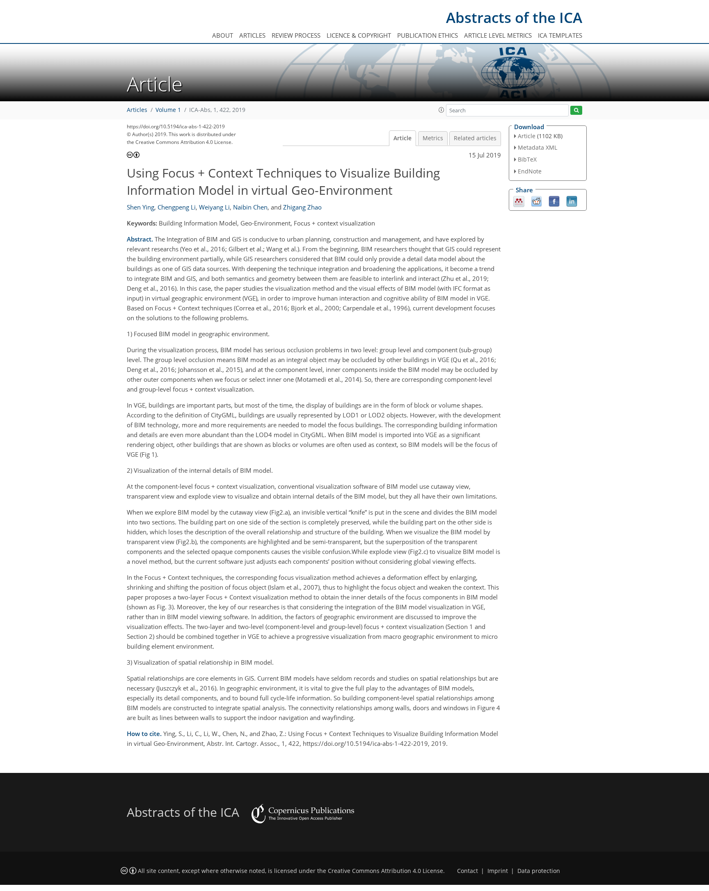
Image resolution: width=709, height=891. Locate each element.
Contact (467, 871)
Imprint (497, 871)
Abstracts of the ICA (514, 17)
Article (402, 138)
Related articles (475, 138)
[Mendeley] (518, 200)
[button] (441, 110)
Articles (252, 35)
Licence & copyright (359, 35)
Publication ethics (427, 35)
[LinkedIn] (571, 200)
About (222, 35)
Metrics (433, 138)
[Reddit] (536, 200)
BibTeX (527, 159)
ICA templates (560, 35)
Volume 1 (168, 110)
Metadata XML (537, 147)
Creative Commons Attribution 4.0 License (385, 871)
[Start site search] (576, 110)
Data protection (538, 871)
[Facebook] (554, 200)
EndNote (530, 171)
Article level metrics (498, 35)
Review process (296, 35)
